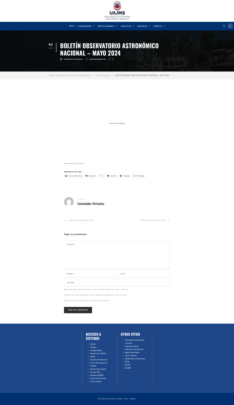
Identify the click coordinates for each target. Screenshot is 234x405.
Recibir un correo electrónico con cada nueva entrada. (87, 300)
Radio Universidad (132, 352)
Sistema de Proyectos (98, 359)
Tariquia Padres (96, 350)
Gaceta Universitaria (98, 369)
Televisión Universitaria (134, 349)
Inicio (71, 26)
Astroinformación (97, 59)
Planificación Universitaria (135, 358)
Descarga (80, 163)
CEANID (128, 368)
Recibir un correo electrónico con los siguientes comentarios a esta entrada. (96, 295)
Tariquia (93, 347)
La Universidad (84, 26)
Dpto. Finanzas (131, 355)
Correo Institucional (98, 378)
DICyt (127, 361)
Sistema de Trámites (98, 353)
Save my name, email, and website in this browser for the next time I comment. (97, 289)
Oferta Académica (106, 26)
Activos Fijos (95, 372)
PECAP (127, 365)
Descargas (142, 26)
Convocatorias (96, 381)
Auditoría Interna (132, 346)
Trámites (157, 26)
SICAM (92, 344)
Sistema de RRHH (96, 375)
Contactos (126, 26)
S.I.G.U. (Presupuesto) (98, 363)
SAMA (92, 356)
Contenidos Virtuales (73, 59)
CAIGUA (93, 366)
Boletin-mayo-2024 (70, 163)
